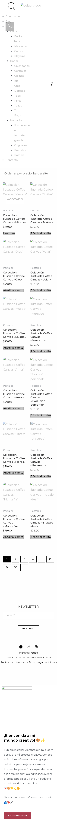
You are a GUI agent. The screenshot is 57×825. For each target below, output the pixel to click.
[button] (4, 7)
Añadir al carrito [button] (41, 233)
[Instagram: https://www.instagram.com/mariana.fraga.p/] (36, 647)
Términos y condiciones (43, 662)
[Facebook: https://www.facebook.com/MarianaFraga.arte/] (21, 647)
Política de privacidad (13, 662)
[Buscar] (7, 22)
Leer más (9, 233)
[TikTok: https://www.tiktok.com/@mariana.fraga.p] (29, 647)
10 (15, 567)
